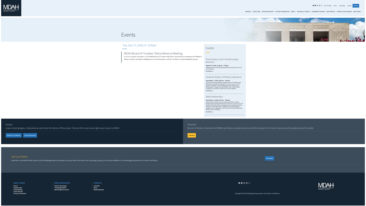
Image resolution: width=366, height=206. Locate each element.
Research (248, 11)
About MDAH (357, 11)
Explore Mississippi (268, 11)
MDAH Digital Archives (61, 190)
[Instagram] (320, 6)
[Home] (11, 8)
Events (293, 11)
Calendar (97, 186)
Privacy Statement (20, 193)
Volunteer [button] (192, 135)
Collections (256, 11)
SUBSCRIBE (269, 158)
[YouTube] (313, 6)
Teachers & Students (303, 11)
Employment (18, 188)
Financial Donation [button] (30, 135)
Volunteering (18, 190)
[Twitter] (318, 6)
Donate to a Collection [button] (13, 135)
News (335, 5)
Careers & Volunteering (344, 11)
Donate (356, 5)
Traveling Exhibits (60, 188)
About (16, 186)
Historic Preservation (282, 11)
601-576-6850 (327, 5)
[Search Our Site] (322, 6)
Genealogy (342, 5)
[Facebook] (315, 6)
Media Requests (99, 190)
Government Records (318, 11)
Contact (349, 5)
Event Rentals (330, 11)
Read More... (210, 71)
